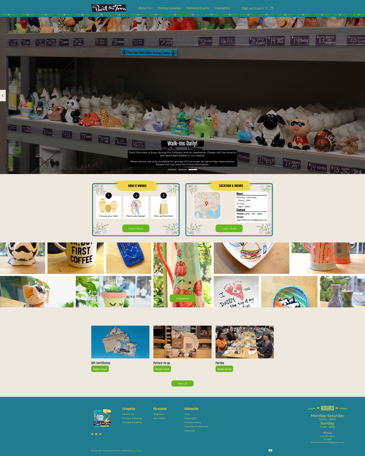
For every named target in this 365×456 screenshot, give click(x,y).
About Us (128, 414)
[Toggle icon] (267, 8)
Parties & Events (197, 8)
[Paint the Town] (108, 8)
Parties (220, 363)
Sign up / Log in (253, 8)
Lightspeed (137, 451)
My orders (159, 418)
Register (158, 414)
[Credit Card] (270, 450)
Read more (100, 368)
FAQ (187, 414)
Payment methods (196, 426)
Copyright (190, 418)
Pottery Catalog (132, 418)
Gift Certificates (100, 363)
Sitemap (189, 430)
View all (182, 383)
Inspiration (222, 8)
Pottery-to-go (161, 363)
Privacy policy (192, 422)
